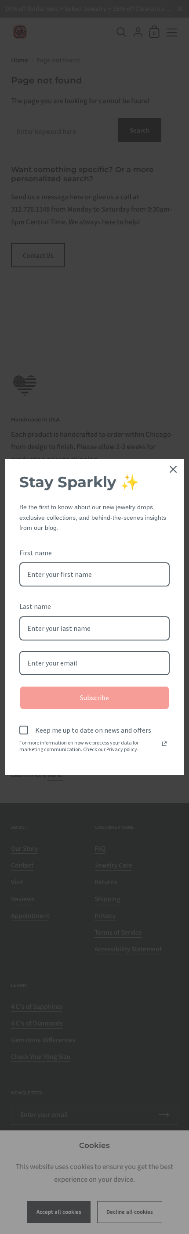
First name (35, 552)
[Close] (173, 469)
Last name (35, 606)
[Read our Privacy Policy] (164, 743)
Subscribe (94, 697)
